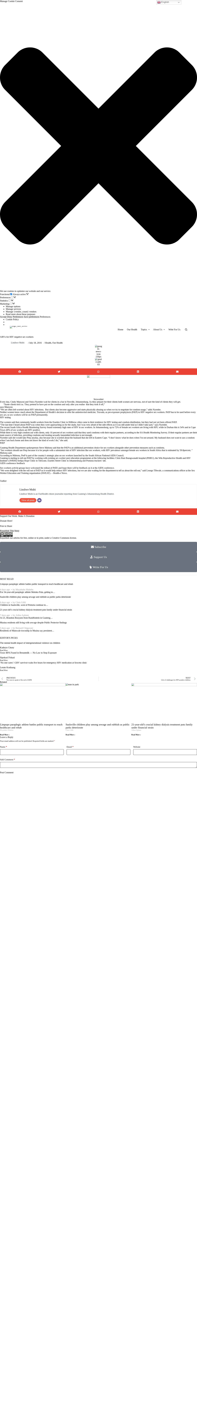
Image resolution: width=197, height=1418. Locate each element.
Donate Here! (6, 521)
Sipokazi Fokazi (7, 657)
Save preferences (31, 317)
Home (120, 329)
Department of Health (44, 412)
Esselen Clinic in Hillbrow (64, 422)
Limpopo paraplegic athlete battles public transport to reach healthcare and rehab (36, 584)
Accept (3, 317)
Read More (4, 650)
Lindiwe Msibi (17, 342)
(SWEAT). (45, 473)
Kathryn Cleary (7, 647)
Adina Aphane (22, 615)
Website (136, 747)
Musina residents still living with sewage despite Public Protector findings (33, 622)
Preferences (18, 317)
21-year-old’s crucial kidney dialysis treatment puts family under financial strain (36, 609)
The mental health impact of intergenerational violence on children (30, 643)
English (165, 2)
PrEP (66, 447)
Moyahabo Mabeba (24, 589)
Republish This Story (9, 531)
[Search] (186, 329)
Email (70, 747)
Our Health (132, 329)
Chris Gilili (21, 602)
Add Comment (7, 759)
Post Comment (6, 772)
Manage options (13, 306)
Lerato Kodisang (7, 667)
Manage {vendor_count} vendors (21, 311)
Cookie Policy (12, 319)
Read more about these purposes (20, 314)
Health (48, 343)
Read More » (5, 735)
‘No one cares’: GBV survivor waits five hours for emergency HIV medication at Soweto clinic (43, 662)
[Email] (39, 500)
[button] (98, 146)
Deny (9, 317)
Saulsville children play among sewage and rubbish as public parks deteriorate (35, 597)
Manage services (13, 309)
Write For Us (174, 329)
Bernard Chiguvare (24, 628)
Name (3, 747)
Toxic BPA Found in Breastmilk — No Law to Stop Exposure (28, 652)
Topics (144, 329)
